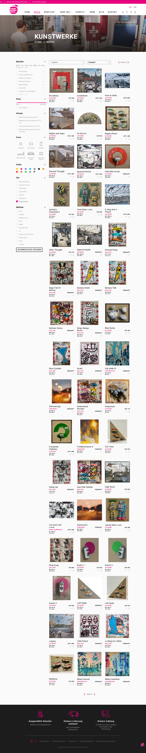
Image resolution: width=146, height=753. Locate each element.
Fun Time (109, 446)
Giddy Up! (53, 487)
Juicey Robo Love (113, 525)
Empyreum (110, 406)
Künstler (49, 12)
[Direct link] (142, 745)
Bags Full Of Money (54, 289)
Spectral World (84, 171)
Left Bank (109, 603)
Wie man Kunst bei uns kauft (105, 741)
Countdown (82, 95)
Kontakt (112, 12)
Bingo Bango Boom (83, 329)
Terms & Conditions (58, 741)
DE (130, 7)
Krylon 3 (53, 603)
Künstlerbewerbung (86, 741)
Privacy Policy (44, 741)
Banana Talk (110, 288)
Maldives (53, 679)
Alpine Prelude (83, 249)
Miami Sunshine (112, 679)
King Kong (54, 565)
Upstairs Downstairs (54, 210)
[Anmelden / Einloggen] (122, 12)
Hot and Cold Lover (55, 526)
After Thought (55, 250)
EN (135, 7)
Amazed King (111, 250)
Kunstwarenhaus (70, 747)
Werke (37, 12)
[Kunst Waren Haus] (13, 9)
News (92, 12)
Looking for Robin (113, 641)
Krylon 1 (81, 565)
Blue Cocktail (55, 368)
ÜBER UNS (65, 12)
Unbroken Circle (112, 171)
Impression (82, 525)
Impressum (72, 741)
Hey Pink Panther (85, 487)
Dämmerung (54, 406)
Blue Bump (110, 328)
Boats (80, 368)
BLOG (101, 12)
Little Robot (82, 641)
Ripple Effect (111, 133)
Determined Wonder (82, 407)
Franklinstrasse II (85, 446)
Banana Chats (83, 288)
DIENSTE (80, 12)
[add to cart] (73, 101)
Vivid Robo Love (84, 209)
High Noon (110, 487)
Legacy (52, 641)
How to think (111, 95)
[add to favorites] (70, 101)
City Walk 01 (111, 368)
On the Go (81, 133)
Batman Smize (55, 328)
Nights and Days (56, 133)
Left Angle (82, 603)
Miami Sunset (83, 679)
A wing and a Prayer (111, 210)
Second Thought (56, 171)
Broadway (53, 95)
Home (27, 12)
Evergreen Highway (53, 447)
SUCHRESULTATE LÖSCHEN (29, 250)
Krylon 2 (109, 565)
